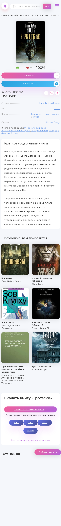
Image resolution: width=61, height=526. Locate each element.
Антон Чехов (8, 380)
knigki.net (5, 6)
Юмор (36, 116)
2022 (57, 108)
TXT (30, 422)
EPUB (30, 430)
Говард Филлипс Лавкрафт (10, 327)
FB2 (16, 422)
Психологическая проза (16, 130)
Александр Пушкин (12, 375)
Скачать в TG (29, 83)
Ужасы (55, 114)
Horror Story (53, 122)
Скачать (29, 75)
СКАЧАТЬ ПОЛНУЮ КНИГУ (29, 409)
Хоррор (54, 130)
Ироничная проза (36, 128)
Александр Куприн (12, 377)
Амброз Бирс (39, 369)
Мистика (36, 114)
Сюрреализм (40, 130)
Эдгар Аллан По (41, 328)
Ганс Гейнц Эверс (49, 103)
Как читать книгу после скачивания (30, 440)
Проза (46, 114)
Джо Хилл (37, 284)
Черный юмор (11, 133)
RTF (44, 422)
